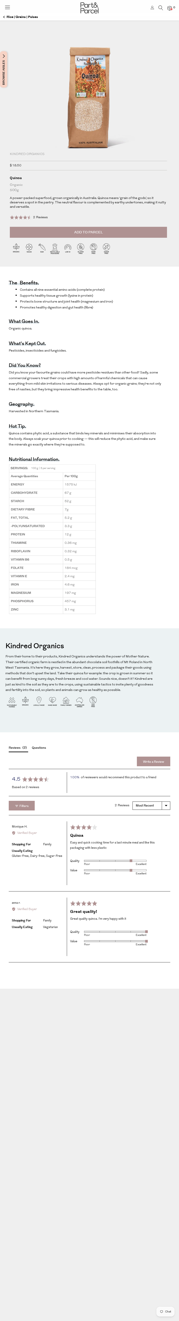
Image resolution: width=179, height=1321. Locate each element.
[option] (89, 113)
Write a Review (153, 762)
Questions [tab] (39, 748)
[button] (29, 217)
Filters (24, 806)
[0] (169, 8)
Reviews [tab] (17, 747)
